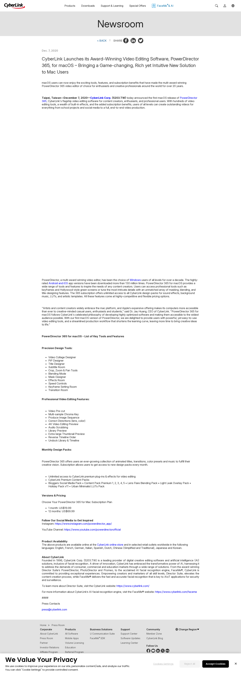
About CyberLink (49, 633)
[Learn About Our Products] (167, 651)
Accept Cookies (215, 664)
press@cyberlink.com (54, 609)
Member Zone (154, 633)
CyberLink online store (110, 544)
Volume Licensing (74, 642)
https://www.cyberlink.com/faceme (176, 591)
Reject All (189, 664)
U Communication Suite (102, 633)
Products (69, 5)
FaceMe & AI (165, 5)
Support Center (129, 633)
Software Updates (130, 638)
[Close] (235, 663)
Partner (44, 642)
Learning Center (129, 642)
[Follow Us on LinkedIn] (158, 651)
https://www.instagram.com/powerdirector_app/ (83, 523)
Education (70, 647)
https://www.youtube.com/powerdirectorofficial (92, 529)
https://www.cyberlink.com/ (133, 586)
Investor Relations (49, 647)
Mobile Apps (72, 638)
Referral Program (74, 652)
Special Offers (137, 5)
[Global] (233, 5)
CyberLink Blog (154, 638)
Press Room (46, 638)
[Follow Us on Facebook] (148, 651)
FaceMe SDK (97, 638)
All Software (71, 633)
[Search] (216, 5)
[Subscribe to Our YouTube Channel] (153, 651)
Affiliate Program (49, 652)
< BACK (102, 40)
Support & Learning (112, 5)
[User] (225, 5)
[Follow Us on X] (163, 651)
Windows (135, 280)
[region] (120, 664)
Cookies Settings (163, 664)
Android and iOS (58, 283)
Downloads (88, 5)
